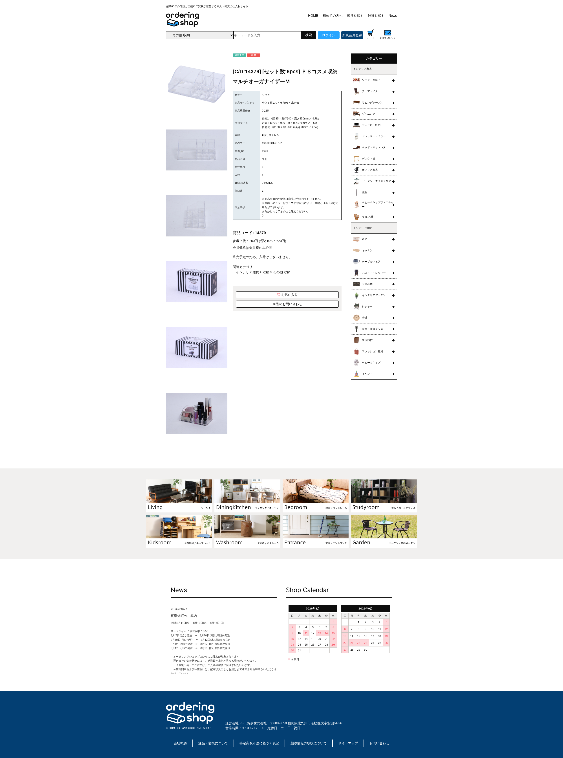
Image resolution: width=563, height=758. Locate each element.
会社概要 (180, 743)
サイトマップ (348, 743)
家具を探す (355, 15)
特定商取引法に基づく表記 (259, 743)
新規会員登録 (352, 35)
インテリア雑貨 (247, 272)
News (393, 15)
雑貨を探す (376, 15)
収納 (266, 272)
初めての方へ (332, 15)
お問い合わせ (379, 743)
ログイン (328, 35)
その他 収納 (282, 272)
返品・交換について (213, 743)
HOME (313, 15)
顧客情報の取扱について (309, 743)
